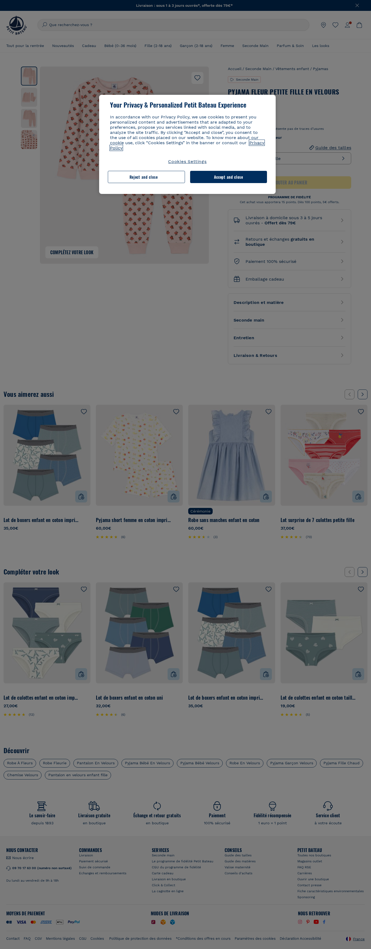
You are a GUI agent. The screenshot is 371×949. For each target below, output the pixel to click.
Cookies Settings (187, 161)
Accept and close (228, 177)
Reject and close (144, 177)
